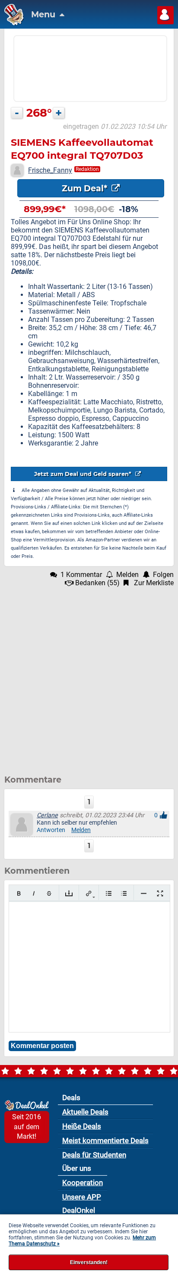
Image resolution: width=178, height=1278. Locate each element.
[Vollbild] (160, 893)
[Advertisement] (89, 676)
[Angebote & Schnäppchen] (12, 23)
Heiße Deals (81, 1126)
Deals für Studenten (94, 1154)
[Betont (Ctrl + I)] (33, 893)
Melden (81, 830)
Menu (44, 14)
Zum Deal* (85, 188)
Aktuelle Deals (85, 1112)
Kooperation (82, 1182)
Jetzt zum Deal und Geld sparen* (83, 474)
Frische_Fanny (50, 170)
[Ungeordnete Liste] (108, 893)
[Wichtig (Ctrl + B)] (18, 893)
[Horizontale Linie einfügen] (143, 893)
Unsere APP (81, 1197)
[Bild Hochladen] (68, 893)
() (97, 583)
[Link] (88, 893)
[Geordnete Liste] (123, 893)
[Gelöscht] (49, 893)
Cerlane (47, 815)
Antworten (51, 830)
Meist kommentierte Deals (105, 1140)
